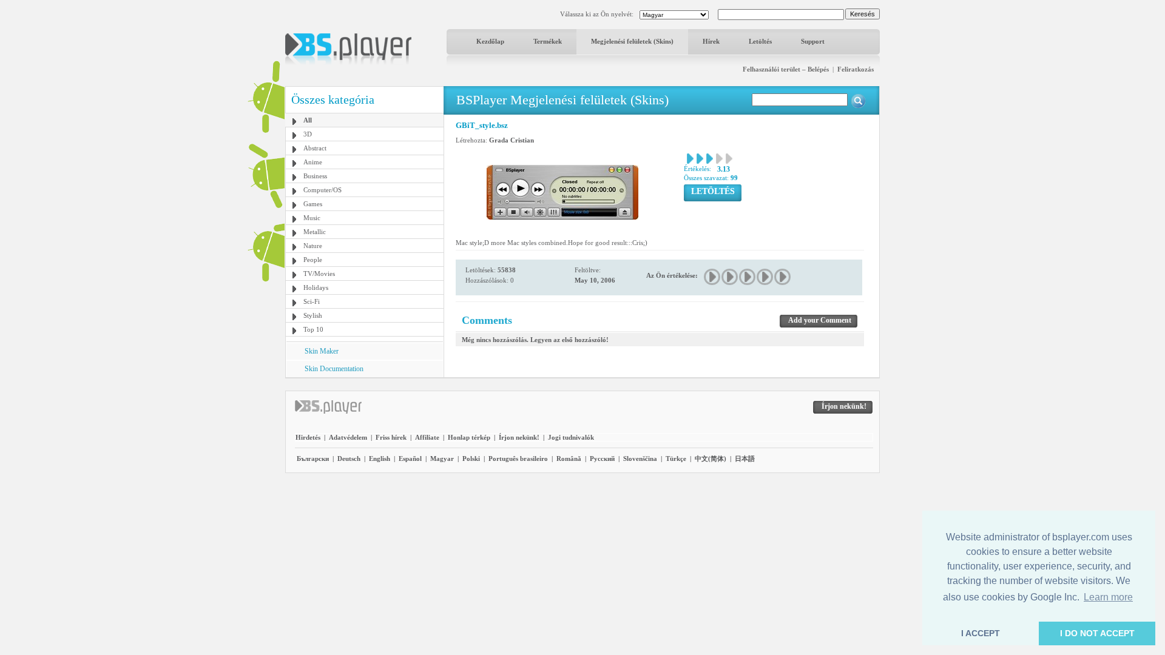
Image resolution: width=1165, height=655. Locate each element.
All (307, 120)
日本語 (745, 458)
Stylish (312, 315)
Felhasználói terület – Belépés (786, 69)
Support (813, 41)
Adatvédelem (348, 437)
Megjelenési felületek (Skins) (632, 41)
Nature (312, 245)
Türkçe (676, 458)
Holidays (315, 287)
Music (311, 217)
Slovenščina (640, 458)
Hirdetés (307, 437)
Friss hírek (391, 437)
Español (410, 458)
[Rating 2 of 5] (730, 277)
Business (315, 176)
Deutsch (348, 458)
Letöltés (760, 41)
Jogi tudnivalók (571, 437)
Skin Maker (322, 351)
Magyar (442, 458)
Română (568, 458)
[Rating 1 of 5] (712, 277)
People (312, 259)
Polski (471, 458)
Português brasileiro (518, 458)
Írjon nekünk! (519, 437)
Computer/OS (322, 189)
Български (313, 458)
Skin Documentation (334, 368)
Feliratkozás (855, 69)
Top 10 (313, 329)
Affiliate (427, 437)
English (379, 458)
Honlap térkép (469, 437)
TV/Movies (319, 273)
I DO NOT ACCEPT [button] (1097, 633)
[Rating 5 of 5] (783, 277)
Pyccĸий (602, 458)
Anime (312, 162)
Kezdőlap (490, 41)
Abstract (314, 148)
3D (307, 134)
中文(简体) (710, 458)
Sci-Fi (311, 301)
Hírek (711, 41)
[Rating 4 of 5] (765, 277)
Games (312, 203)
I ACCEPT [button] (980, 633)
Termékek (547, 41)
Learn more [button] (1108, 597)
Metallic (314, 231)
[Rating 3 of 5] (748, 277)
